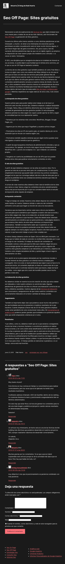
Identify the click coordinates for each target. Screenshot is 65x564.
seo (26, 352)
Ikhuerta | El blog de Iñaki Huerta (23, 6)
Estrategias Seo (12, 552)
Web (6, 520)
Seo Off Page (9, 37)
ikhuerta (15, 448)
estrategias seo (34, 352)
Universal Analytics (36, 554)
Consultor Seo (12, 555)
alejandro (15, 421)
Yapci (14, 376)
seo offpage (43, 352)
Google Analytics (36, 551)
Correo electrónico (12, 516)
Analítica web (34, 549)
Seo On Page (11, 547)
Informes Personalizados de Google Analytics (46, 556)
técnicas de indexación (49, 289)
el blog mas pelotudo (19, 468)
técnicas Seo (38, 32)
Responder (12, 416)
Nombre (8, 512)
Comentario (9, 508)
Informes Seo (11, 557)
